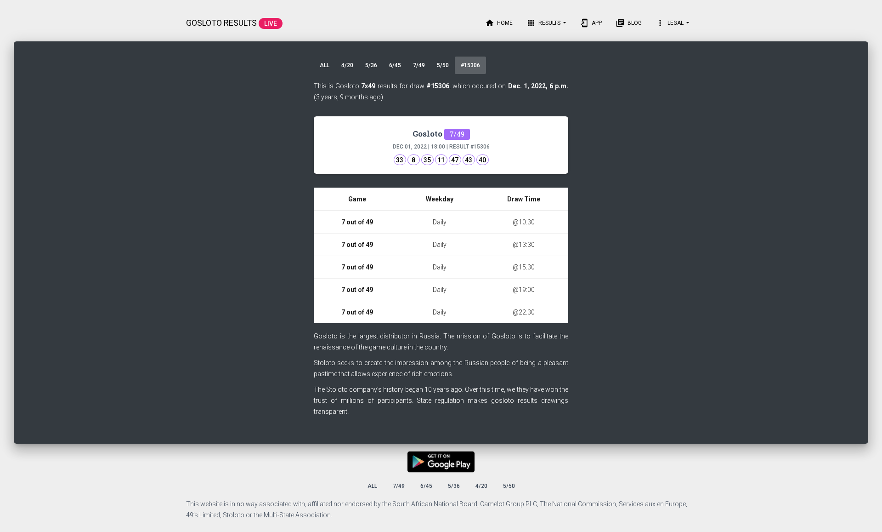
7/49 (419, 65)
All (324, 65)
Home (499, 23)
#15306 (470, 65)
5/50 (443, 65)
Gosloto (438, 133)
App (591, 23)
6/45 (395, 65)
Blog (629, 23)
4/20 (347, 65)
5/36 (371, 65)
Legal (670, 23)
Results (544, 23)
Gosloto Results (231, 23)
